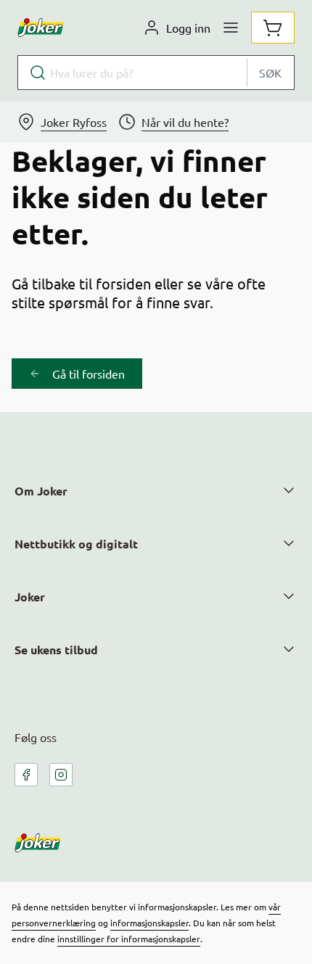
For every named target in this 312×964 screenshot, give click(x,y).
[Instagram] (61, 774)
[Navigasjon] (230, 27)
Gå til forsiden (88, 373)
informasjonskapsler (149, 922)
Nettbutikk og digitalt (76, 543)
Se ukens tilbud (56, 649)
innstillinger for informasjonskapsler (128, 938)
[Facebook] (26, 774)
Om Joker (41, 490)
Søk (270, 72)
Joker (30, 596)
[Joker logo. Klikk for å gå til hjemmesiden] (40, 27)
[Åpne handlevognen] (273, 28)
